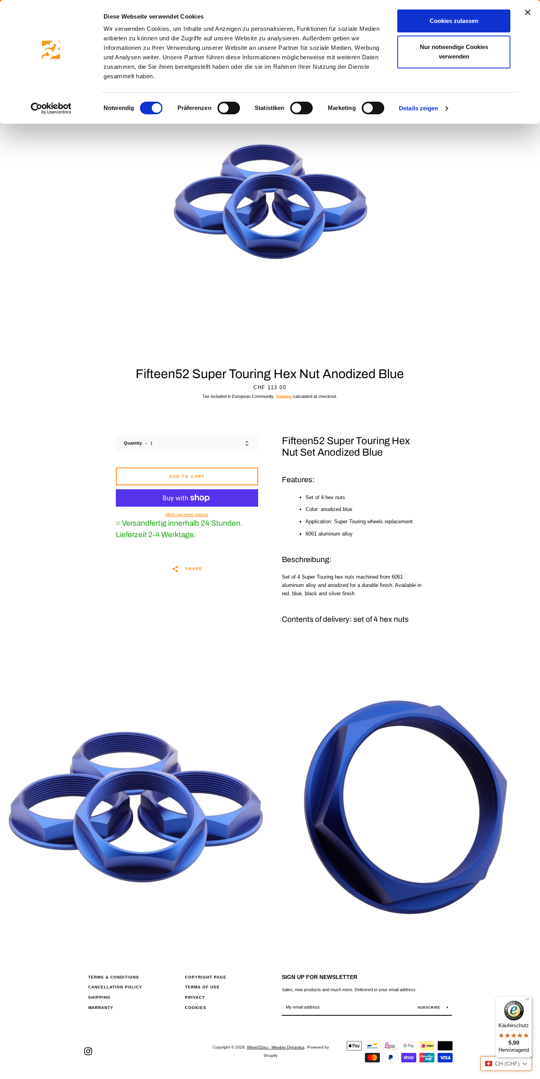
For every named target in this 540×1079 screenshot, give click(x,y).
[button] (506, 1063)
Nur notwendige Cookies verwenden (454, 52)
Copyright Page (206, 977)
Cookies (195, 1007)
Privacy (195, 997)
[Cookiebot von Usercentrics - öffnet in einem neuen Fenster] (51, 108)
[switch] (228, 108)
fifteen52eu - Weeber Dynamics (275, 1047)
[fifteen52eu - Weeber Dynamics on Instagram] (88, 1051)
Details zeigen (418, 108)
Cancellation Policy (115, 987)
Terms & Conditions (113, 977)
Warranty (100, 1007)
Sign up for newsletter (319, 977)
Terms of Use (202, 987)
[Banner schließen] (528, 12)
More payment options (187, 514)
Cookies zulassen (454, 20)
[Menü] (527, 1001)
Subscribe (429, 1007)
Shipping (284, 396)
